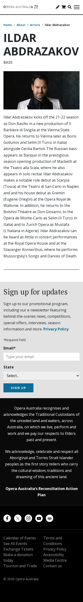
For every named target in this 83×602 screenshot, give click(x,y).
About (21, 25)
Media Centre (55, 560)
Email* (9, 348)
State (8, 367)
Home (7, 25)
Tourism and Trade (20, 565)
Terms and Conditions (52, 540)
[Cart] (64, 7)
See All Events (15, 543)
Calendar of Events (19, 538)
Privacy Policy (55, 329)
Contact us (52, 565)
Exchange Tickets (18, 549)
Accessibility (53, 554)
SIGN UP (18, 388)
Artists (35, 25)
